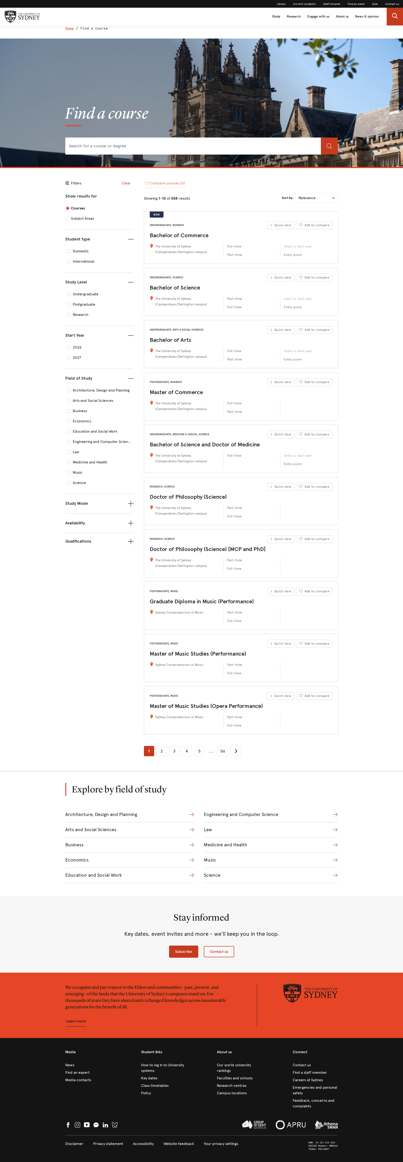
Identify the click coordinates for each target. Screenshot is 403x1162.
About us (342, 16)
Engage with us (318, 16)
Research (294, 16)
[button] (395, 16)
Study (276, 16)
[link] (281, 4)
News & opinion (367, 16)
